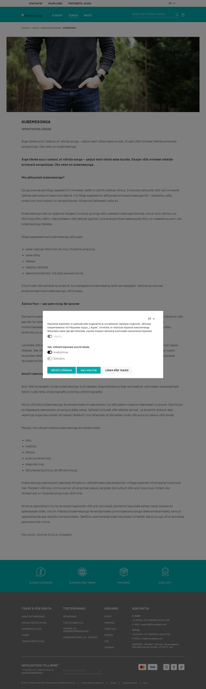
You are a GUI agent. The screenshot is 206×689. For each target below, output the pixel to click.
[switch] (49, 352)
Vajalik (57, 336)
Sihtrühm (59, 358)
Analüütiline (60, 352)
